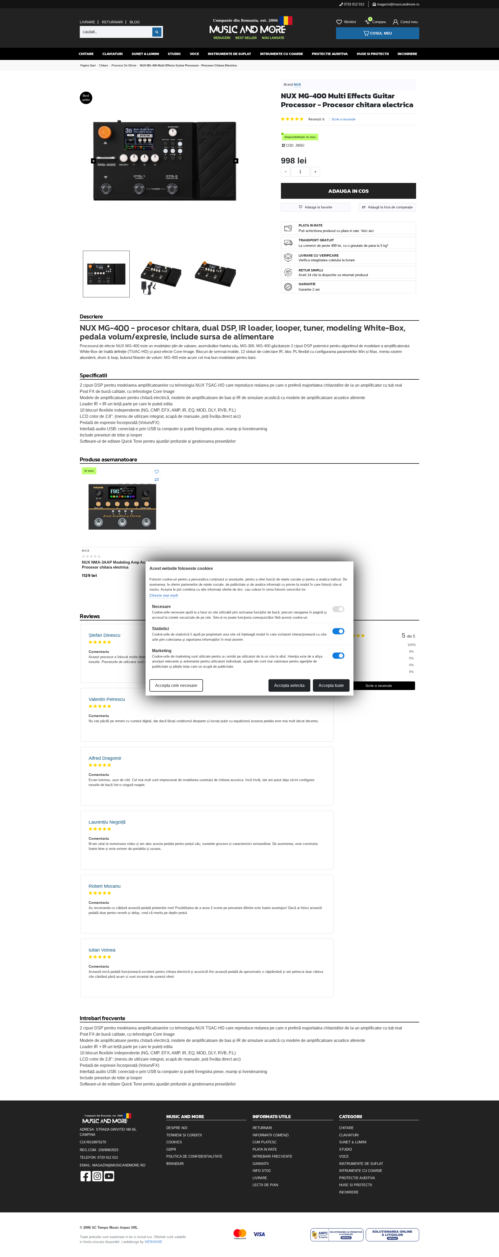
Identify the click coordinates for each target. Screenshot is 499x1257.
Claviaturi (112, 54)
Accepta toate (331, 685)
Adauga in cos (348, 191)
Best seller (246, 38)
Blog (135, 22)
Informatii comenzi (271, 1135)
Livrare (87, 22)
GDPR (171, 1149)
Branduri (175, 1164)
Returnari (112, 22)
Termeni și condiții (184, 1135)
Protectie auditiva (330, 54)
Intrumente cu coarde (281, 54)
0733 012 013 (353, 4)
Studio (174, 54)
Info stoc (262, 1171)
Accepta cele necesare (176, 685)
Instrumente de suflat (229, 54)
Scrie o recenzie (344, 119)
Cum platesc (265, 1142)
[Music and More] (249, 24)
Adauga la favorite (318, 207)
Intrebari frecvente (272, 1156)
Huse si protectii (373, 54)
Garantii (261, 1164)
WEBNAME (153, 1242)
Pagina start (88, 65)
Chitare (86, 54)
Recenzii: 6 (316, 119)
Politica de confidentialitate (194, 1156)
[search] (156, 32)
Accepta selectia (289, 685)
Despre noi (176, 1128)
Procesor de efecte (123, 65)
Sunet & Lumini (145, 54)
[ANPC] (337, 1234)
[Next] (235, 160)
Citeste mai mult (163, 595)
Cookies (174, 1142)
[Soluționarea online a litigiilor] (392, 1234)
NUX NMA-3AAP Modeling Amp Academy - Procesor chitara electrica (120, 565)
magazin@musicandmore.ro (397, 4)
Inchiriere (407, 54)
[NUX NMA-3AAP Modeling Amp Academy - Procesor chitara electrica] (122, 506)
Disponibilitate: (295, 137)
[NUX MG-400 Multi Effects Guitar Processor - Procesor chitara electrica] (164, 160)
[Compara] (156, 480)
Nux (297, 84)
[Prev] (93, 160)
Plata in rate (265, 1149)
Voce (194, 54)
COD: (290, 145)
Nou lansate (273, 38)
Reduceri (222, 38)
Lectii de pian (265, 1185)
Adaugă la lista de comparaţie (390, 207)
